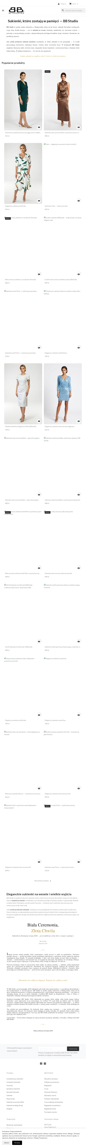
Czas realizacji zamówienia (53, 1102)
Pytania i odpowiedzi (51, 1099)
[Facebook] (41, 1063)
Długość (9, 1109)
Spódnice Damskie (13, 1089)
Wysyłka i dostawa (51, 1079)
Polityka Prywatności (40, 1138)
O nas (46, 1089)
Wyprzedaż (11, 1099)
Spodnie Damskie (13, 1092)
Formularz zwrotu (50, 1112)
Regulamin (47, 1085)
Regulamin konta (50, 1109)
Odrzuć (6, 1143)
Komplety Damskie (13, 1082)
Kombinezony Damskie (15, 1079)
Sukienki (9, 1095)
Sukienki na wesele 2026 (15, 1102)
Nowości (10, 1085)
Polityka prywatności (51, 1082)
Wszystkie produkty (43, 881)
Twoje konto (11, 1119)
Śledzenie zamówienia (14, 1125)
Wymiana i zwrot (50, 1095)
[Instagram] (45, 1063)
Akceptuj (17, 1143)
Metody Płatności (50, 1092)
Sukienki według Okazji (15, 1105)
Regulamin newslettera (52, 1105)
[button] (62, 4)
